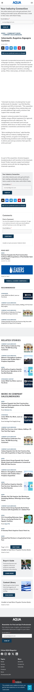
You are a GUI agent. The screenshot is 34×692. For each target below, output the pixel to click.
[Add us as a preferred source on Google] (23, 48)
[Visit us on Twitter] (13, 654)
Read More (9, 595)
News (3, 33)
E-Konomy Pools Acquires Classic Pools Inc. (15, 530)
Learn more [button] (6, 689)
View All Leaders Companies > (17, 281)
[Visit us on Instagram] (5, 654)
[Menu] (2, 3)
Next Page (16, 547)
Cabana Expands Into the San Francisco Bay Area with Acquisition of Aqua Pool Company (16, 322)
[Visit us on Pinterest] (9, 654)
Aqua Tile (7, 524)
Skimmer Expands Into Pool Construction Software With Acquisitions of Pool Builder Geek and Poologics (17, 257)
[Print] (2, 48)
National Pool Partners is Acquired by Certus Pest (16, 539)
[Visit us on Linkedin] (17, 654)
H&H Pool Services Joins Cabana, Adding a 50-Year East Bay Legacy (16, 305)
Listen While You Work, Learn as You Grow (10, 296)
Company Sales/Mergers (12, 35)
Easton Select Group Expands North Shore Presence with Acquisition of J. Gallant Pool (15, 509)
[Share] (7, 48)
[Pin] (19, 48)
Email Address (5, 18)
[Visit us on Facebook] (2, 654)
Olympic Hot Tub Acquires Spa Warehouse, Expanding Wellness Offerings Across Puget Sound (15, 498)
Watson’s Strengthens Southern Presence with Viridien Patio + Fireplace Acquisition (11, 359)
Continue (8, 236)
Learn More (9, 573)
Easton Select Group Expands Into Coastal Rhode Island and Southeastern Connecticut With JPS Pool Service (15, 462)
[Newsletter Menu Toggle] (32, 3)
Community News (13, 33)
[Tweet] (15, 48)
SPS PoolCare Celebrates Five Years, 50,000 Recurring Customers (11, 313)
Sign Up (5, 27)
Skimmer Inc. (8, 410)
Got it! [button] (30, 687)
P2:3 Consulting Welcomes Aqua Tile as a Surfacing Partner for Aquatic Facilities (12, 519)
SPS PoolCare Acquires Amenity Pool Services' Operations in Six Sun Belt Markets (11, 371)
